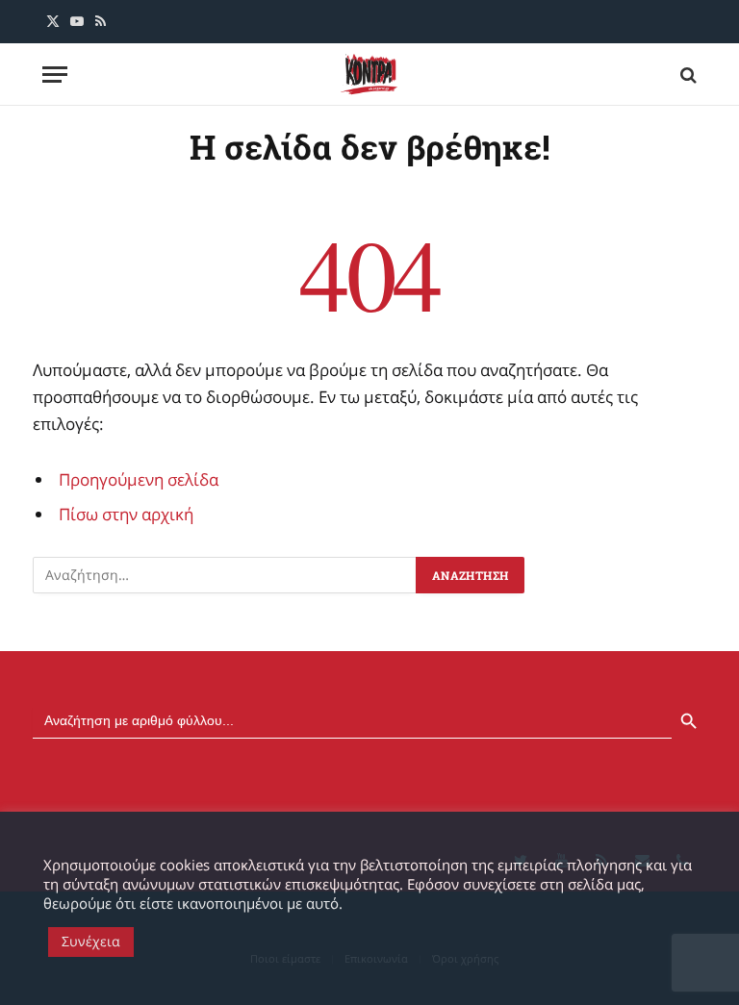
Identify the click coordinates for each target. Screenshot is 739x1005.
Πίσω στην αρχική (126, 514)
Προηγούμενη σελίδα (138, 479)
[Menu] (54, 74)
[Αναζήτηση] (686, 74)
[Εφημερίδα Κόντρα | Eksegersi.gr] (369, 74)
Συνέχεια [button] (91, 941)
